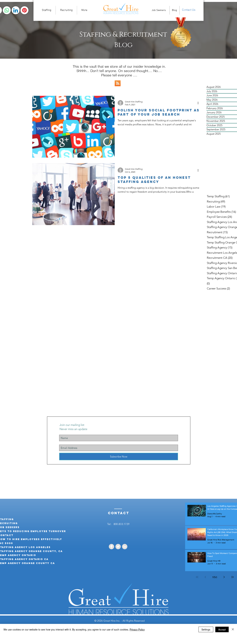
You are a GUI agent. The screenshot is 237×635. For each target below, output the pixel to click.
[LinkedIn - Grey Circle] (124, 546)
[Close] (233, 629)
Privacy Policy (137, 629)
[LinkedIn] (16, 10)
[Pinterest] (24, 10)
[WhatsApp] (7, 10)
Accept (222, 629)
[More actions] (199, 103)
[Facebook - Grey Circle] (111, 546)
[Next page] (224, 577)
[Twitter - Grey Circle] (118, 546)
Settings (205, 629)
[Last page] (232, 577)
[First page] (197, 577)
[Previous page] (205, 577)
